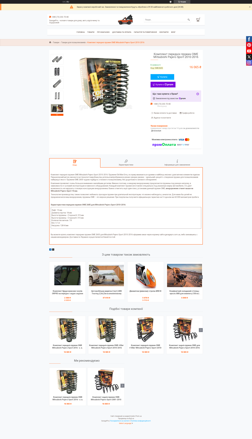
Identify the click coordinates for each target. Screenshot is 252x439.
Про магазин (103, 32)
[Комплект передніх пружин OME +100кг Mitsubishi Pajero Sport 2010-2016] (145, 330)
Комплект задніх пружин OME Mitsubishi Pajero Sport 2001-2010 (106, 398)
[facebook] (50, 250)
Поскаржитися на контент (119, 421)
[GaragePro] (126, 20)
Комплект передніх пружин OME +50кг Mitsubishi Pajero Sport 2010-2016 (106, 346)
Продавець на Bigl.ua (126, 418)
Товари (90, 32)
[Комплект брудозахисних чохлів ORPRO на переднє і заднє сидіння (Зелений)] (67, 275)
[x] (53, 250)
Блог (173, 32)
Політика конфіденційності (141, 421)
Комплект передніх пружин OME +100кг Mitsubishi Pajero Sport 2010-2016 (145, 346)
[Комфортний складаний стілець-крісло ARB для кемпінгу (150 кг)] (184, 275)
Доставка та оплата (121, 32)
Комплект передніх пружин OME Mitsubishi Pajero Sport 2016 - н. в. (67, 346)
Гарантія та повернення (145, 32)
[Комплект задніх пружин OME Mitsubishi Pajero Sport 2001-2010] (106, 381)
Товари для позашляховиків (73, 42)
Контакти (164, 32)
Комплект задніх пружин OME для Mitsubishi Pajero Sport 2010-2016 (184, 346)
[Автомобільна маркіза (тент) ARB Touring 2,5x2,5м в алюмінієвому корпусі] (106, 275)
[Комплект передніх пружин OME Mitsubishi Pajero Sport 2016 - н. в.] (67, 330)
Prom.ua (139, 416)
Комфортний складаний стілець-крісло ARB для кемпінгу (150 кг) (184, 292)
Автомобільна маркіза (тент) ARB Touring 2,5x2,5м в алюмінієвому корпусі (106, 292)
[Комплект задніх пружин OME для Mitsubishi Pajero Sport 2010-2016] (184, 330)
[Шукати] (189, 20)
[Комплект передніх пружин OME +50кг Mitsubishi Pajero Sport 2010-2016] (106, 330)
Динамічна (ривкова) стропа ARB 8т (145, 291)
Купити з (160, 84)
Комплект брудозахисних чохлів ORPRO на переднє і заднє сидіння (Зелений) (67, 292)
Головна (81, 32)
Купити (163, 77)
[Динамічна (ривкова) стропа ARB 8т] (145, 275)
